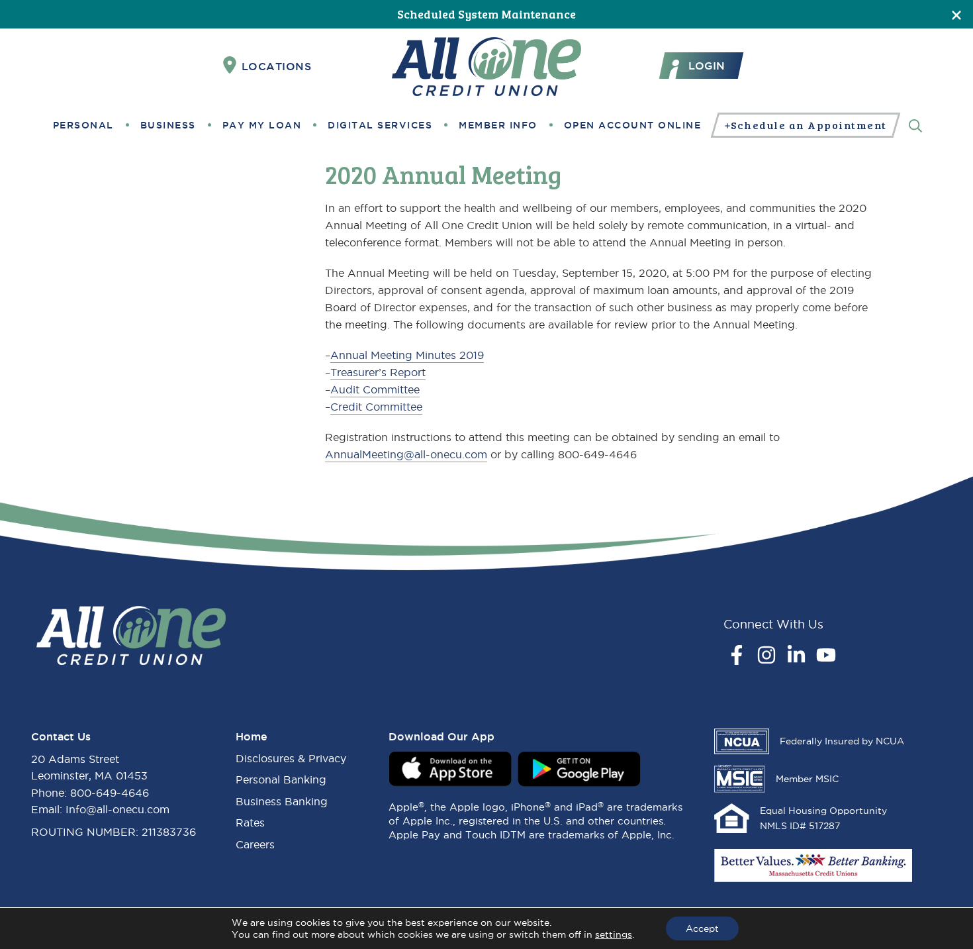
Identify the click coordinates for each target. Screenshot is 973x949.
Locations (277, 66)
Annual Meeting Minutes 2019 (407, 355)
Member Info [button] (498, 125)
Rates (250, 822)
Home (251, 736)
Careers (255, 844)
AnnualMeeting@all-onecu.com (406, 454)
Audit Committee (375, 389)
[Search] (915, 125)
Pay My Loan (262, 125)
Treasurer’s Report (378, 372)
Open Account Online (633, 125)
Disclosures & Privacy (291, 758)
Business (168, 125)
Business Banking (282, 801)
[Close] (956, 14)
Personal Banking (281, 779)
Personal (83, 125)
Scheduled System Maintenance (486, 14)
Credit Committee (376, 407)
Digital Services (380, 125)
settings (613, 934)
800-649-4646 (109, 793)
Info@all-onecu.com (117, 809)
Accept (702, 928)
